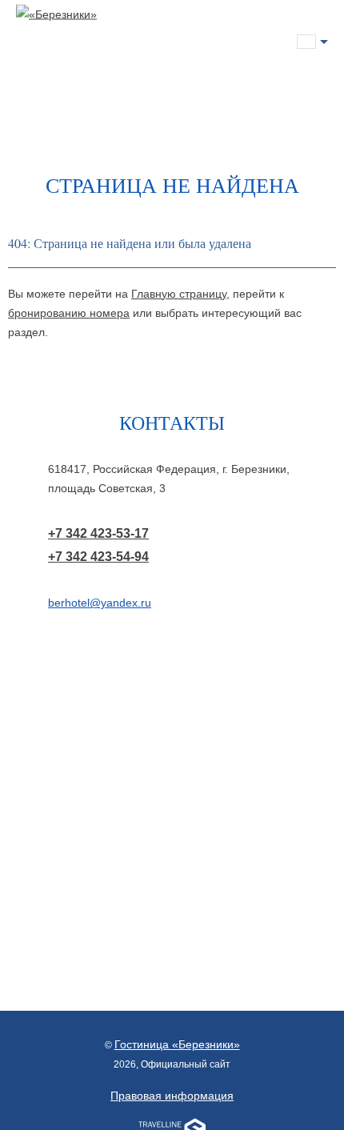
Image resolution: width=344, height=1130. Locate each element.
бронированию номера (69, 313)
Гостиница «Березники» (177, 1044)
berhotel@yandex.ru (99, 602)
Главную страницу (178, 293)
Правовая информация (172, 1095)
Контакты (172, 422)
